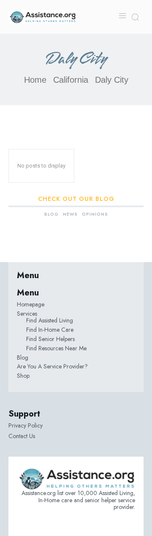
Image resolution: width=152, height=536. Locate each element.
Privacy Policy (25, 425)
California (70, 79)
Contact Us (21, 436)
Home (35, 79)
